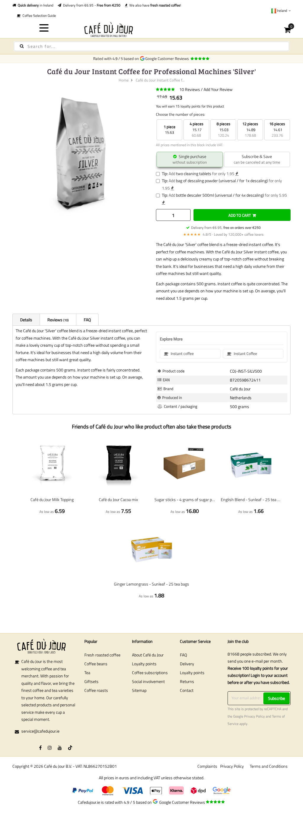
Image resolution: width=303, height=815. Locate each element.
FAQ (87, 320)
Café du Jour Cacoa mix (118, 499)
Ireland (282, 10)
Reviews (57, 320)
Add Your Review (218, 89)
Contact (187, 690)
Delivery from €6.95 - (90, 5)
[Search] (22, 46)
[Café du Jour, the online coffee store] (151, 29)
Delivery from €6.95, (226, 227)
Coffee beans (95, 664)
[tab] (26, 319)
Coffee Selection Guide (38, 15)
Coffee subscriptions (150, 672)
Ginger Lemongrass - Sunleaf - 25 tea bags (151, 584)
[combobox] (151, 46)
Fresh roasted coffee (102, 655)
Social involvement (148, 681)
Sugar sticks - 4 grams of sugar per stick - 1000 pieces (184, 499)
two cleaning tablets (193, 173)
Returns (187, 681)
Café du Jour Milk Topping (52, 499)
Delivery (187, 664)
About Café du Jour (148, 655)
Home (124, 80)
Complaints (207, 766)
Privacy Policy (254, 716)
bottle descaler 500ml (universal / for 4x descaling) (220, 195)
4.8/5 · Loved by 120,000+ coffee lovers (223, 234)
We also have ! (154, 5)
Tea (87, 672)
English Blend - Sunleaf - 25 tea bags (251, 499)
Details (26, 320)
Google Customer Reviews (168, 58)
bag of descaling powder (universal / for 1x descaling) (222, 180)
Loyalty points (144, 664)
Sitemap (139, 690)
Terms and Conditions (269, 766)
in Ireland (35, 5)
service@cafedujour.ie (40, 731)
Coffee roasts (96, 690)
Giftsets (91, 681)
